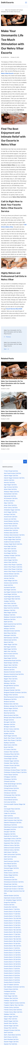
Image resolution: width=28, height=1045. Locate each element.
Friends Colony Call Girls (11, 1007)
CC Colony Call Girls (10, 749)
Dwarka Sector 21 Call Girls (12, 952)
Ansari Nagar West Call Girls (12, 539)
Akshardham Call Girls (10, 494)
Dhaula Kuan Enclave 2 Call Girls (13, 889)
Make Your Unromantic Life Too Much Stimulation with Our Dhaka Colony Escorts (12, 413)
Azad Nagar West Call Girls (12, 599)
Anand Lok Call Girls (10, 519)
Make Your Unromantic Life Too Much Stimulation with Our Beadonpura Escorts (12, 444)
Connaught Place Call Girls (12, 809)
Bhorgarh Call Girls (9, 722)
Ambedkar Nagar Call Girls (12, 510)
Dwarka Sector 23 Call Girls (12, 957)
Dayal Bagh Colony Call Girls (12, 838)
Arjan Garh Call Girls (10, 548)
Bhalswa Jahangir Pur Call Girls (13, 706)
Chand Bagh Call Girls (10, 758)
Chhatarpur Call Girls (10, 779)
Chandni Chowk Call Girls (11, 765)
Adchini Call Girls (9, 480)
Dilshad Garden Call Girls (11, 895)
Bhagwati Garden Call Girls (12, 690)
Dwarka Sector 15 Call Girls (12, 925)
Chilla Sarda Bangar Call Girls (13, 784)
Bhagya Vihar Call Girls (11, 694)
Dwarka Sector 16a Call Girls (12, 930)
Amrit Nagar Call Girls (10, 512)
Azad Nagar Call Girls (10, 594)
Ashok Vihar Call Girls (10, 562)
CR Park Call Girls (9, 811)
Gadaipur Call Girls (9, 1014)
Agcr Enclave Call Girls (11, 487)
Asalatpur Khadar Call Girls (12, 555)
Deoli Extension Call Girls (11, 861)
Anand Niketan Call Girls (11, 521)
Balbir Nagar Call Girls (10, 644)
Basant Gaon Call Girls (10, 665)
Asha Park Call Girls (10, 558)
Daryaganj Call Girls (10, 829)
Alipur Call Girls (8, 503)
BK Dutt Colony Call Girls (11, 729)
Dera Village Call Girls (10, 866)
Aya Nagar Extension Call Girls (13, 592)
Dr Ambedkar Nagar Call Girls (13, 900)
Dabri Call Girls (8, 815)
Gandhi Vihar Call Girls (10, 1023)
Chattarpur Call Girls (10, 767)
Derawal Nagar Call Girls (11, 868)
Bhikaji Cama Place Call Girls (12, 717)
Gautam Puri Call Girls (10, 1044)
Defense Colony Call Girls (11, 850)
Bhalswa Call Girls (9, 701)
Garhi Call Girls (8, 1032)
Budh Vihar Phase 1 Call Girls (12, 738)
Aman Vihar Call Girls (10, 505)
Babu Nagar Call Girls (10, 612)
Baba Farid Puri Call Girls (11, 608)
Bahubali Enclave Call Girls (12, 631)
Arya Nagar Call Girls (10, 553)
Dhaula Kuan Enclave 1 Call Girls (13, 886)
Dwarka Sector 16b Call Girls (12, 932)
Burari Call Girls (8, 747)
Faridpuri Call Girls (9, 993)
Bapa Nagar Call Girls (10, 658)
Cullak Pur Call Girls (10, 813)
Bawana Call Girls (9, 669)
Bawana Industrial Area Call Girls (14, 674)
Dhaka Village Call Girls (11, 875)
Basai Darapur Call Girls (11, 663)
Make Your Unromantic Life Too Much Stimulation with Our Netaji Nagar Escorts (13, 344)
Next (5, 349)
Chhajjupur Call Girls (10, 777)
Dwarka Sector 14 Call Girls (12, 923)
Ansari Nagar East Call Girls (12, 537)
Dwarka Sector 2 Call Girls (12, 948)
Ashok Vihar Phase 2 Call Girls (13, 567)
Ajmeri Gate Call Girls (10, 489)
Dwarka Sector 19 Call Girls (12, 943)
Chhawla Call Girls (9, 781)
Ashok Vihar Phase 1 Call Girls (13, 564)
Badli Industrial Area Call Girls (13, 624)
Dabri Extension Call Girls (11, 818)
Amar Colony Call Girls (11, 507)
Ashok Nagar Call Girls (11, 560)
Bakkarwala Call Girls (10, 640)
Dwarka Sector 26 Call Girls (12, 959)
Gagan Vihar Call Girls (10, 1019)
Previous (8, 337)
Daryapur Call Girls (9, 831)
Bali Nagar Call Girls (10, 647)
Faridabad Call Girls (10, 991)
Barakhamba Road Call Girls (12, 660)
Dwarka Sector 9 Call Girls (12, 982)
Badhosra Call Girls (9, 619)
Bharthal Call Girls (9, 713)
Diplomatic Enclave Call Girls (12, 898)
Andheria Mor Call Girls (11, 530)
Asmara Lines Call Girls (11, 583)
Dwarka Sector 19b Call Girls (12, 946)
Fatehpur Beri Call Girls (11, 998)
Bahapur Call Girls (9, 628)
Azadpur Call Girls (9, 601)
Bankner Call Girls (9, 656)
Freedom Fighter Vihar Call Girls (13, 1005)
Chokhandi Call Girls (10, 797)
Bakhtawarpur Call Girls (11, 637)
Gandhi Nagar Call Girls (11, 1021)
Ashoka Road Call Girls (11, 576)
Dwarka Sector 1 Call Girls (12, 909)
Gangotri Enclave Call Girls (12, 1030)
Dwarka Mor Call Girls (10, 907)
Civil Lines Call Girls (10, 802)
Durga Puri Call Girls (10, 902)
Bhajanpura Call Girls (10, 699)
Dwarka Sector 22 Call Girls (12, 955)
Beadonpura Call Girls (10, 676)
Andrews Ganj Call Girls (11, 532)
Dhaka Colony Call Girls (11, 872)
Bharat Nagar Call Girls (11, 708)
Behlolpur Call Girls (9, 683)
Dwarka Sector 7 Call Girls (12, 977)
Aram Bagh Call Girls (10, 546)
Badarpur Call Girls (9, 615)
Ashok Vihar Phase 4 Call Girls (13, 571)
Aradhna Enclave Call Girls (12, 542)
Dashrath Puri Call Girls (11, 836)
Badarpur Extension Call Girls (13, 617)
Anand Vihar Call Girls (10, 526)
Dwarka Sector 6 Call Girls (12, 975)
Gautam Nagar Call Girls (11, 1041)
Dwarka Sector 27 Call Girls (12, 962)
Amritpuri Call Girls (9, 514)
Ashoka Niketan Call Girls (11, 574)
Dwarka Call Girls (9, 904)
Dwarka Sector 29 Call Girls (12, 966)
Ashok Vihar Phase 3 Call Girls (13, 569)
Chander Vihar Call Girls (11, 763)
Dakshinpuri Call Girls (10, 825)
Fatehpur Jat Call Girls (10, 1000)
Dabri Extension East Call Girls (13, 820)
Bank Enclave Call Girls (11, 653)
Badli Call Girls (8, 621)
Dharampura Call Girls (10, 879)
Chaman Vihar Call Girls (11, 752)
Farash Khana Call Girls (11, 989)
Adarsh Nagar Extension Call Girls (14, 478)
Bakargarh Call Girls (10, 635)
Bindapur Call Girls (9, 726)
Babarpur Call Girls (9, 610)
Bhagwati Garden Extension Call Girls (15, 692)
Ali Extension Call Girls (10, 498)
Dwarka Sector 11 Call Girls (12, 914)
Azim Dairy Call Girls (10, 603)
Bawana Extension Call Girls (12, 672)
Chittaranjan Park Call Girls (12, 795)
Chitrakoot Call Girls (10, 793)
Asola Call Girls (8, 585)
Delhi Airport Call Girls (10, 852)
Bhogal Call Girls (9, 720)
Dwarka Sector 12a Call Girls (12, 918)
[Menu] (26, 2)
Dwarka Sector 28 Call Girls (12, 964)
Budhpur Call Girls (9, 742)
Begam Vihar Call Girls (10, 679)
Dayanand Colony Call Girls (12, 841)
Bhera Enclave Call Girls (11, 715)
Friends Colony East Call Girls (13, 1009)
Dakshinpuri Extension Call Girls (13, 827)
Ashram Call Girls (9, 578)
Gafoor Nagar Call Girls (11, 1016)
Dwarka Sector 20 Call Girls (12, 950)
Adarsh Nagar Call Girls (11, 475)
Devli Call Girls (8, 870)
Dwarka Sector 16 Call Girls (12, 927)
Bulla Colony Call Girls (10, 745)
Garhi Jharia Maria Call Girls (12, 1035)
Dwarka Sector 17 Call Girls (12, 934)
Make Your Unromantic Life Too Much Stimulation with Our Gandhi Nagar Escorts (13, 383)
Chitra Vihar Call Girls (10, 790)
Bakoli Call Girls (8, 642)
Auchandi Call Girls (9, 587)
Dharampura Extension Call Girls (14, 882)
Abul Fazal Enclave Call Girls (12, 473)
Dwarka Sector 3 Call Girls (12, 968)
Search (25, 461)
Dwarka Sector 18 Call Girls (12, 936)
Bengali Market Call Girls (11, 685)
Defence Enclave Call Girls (12, 847)
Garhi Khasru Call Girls (10, 1037)
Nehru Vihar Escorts (7, 73)
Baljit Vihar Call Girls (10, 651)
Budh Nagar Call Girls (10, 736)
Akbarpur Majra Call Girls (11, 491)
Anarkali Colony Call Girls (11, 528)
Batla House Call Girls (10, 667)
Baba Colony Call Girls (10, 605)
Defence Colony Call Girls (11, 845)
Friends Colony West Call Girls (13, 1012)
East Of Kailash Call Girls (11, 984)
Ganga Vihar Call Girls (10, 1028)
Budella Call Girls (9, 733)
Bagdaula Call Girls (9, 626)
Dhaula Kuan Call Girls (10, 884)
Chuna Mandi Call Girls (11, 799)
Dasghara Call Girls (9, 834)
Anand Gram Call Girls (10, 516)
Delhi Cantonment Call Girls (12, 854)
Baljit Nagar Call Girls (10, 649)
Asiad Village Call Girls (10, 580)
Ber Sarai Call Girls (9, 688)
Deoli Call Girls (8, 859)
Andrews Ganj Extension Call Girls (14, 535)
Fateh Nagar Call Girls (10, 996)
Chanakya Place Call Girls (11, 754)
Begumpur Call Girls (10, 681)
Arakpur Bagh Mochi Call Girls (13, 544)
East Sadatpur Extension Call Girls (14, 987)
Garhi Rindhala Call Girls (11, 1039)
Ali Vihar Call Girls (9, 500)
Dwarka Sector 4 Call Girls (12, 971)
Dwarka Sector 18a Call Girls (12, 939)
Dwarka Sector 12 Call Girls (12, 916)
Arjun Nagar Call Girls (10, 551)
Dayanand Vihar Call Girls (11, 843)
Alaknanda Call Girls (10, 496)
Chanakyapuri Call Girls (11, 756)
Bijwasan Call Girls (9, 724)
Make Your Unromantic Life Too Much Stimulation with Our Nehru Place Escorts (13, 331)
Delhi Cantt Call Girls (10, 857)
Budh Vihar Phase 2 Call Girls (12, 740)
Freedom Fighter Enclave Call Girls (14, 1003)
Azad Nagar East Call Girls (12, 596)
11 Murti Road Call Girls (11, 471)
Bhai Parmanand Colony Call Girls (14, 697)
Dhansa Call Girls (9, 877)
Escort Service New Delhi (14, 309)
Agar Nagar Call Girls (10, 484)
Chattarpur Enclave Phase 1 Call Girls (15, 770)
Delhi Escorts (7, 2)
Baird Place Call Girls (10, 633)
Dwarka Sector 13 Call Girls (12, 920)
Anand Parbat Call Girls (11, 523)
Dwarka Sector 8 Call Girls (12, 980)
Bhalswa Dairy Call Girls (11, 704)
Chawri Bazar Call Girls (11, 774)
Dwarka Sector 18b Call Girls (12, 941)
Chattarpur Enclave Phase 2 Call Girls (15, 772)
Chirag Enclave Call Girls (11, 788)
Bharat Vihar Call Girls (10, 710)
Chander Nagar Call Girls (11, 761)
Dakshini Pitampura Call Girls (12, 822)
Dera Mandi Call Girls (10, 863)
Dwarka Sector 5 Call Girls (12, 973)
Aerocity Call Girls (9, 482)
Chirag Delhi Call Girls (10, 786)
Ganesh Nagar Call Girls (11, 1025)
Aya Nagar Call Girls (10, 589)
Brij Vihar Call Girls (9, 731)
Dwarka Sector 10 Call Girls (12, 911)
